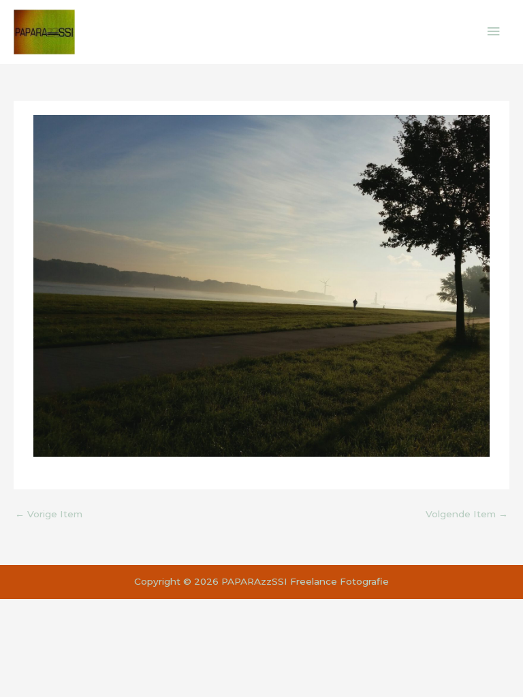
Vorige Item (48, 513)
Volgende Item (467, 513)
